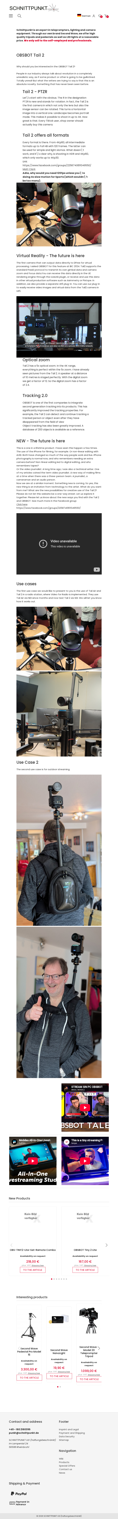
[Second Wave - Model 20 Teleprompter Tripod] (89, 1332)
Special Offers (67, 1465)
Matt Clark (29, 169)
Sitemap (64, 1440)
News (62, 1472)
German (86, 15)
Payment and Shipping (72, 1433)
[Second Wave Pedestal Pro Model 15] (29, 1344)
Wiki (61, 1458)
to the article (32, 1270)
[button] (51, 1279)
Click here (22, 504)
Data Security (67, 1436)
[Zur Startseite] (35, 12)
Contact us (65, 1469)
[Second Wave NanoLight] (59, 1326)
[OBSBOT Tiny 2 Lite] (85, 1224)
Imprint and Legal (69, 1429)
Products (64, 1462)
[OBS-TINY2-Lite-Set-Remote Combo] (33, 1224)
